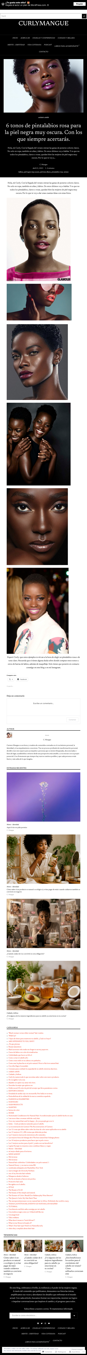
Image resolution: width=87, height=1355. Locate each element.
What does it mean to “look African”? (21, 1220)
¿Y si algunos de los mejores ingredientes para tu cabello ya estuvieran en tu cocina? (36, 1016)
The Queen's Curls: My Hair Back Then (22, 1198)
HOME (11, 1113)
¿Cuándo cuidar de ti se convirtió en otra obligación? (25, 954)
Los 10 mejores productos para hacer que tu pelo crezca (28, 1140)
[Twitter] (40, 10)
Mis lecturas (12, 1157)
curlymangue (43, 24)
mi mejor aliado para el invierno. (20, 1151)
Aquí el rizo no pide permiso (17, 827)
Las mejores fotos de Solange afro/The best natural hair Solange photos (33, 1138)
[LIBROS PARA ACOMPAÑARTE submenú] (79, 45)
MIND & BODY (14, 1154)
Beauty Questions (14, 1047)
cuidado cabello (43, 117)
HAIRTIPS (12, 1107)
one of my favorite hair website (19, 1173)
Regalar (79, 4)
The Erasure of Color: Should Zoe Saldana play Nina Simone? (30, 1195)
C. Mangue (43, 165)
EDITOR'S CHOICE (16, 1091)
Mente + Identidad (13, 824)
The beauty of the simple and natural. (21, 1193)
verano (66, 172)
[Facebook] (36, 10)
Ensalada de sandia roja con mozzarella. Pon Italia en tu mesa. (30, 1094)
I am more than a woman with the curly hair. (24, 1118)
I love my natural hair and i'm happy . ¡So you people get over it (31, 1121)
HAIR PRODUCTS (15, 1105)
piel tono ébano (45, 172)
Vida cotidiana (13, 1218)
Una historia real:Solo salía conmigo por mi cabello (26, 1209)
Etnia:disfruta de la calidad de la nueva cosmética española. (29, 1096)
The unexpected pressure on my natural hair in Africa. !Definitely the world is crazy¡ (38, 1201)
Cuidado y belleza (12, 1013)
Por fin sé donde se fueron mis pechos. (22, 1179)
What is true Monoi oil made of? (20, 1223)
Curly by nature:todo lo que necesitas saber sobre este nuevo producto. (33, 1077)
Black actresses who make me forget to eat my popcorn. (28, 1050)
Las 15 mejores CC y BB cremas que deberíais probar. (27, 1132)
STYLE (11, 1187)
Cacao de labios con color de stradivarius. (23, 1052)
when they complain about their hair (21, 1228)
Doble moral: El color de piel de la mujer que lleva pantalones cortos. (33, 1088)
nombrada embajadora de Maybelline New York (25, 1168)
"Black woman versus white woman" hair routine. (26, 1033)
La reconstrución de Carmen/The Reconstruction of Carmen (30, 1127)
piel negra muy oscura (31, 172)
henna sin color (14, 1110)
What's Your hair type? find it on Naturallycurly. (25, 1226)
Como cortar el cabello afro (18, 1058)
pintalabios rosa (57, 172)
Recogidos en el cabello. (16, 1184)
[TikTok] (47, 10)
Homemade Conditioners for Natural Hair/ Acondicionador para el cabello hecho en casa (40, 1116)
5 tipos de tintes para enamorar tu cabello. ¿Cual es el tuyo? (29, 1039)
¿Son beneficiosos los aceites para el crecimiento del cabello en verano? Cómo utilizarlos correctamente (74, 1266)
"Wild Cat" (12, 1036)
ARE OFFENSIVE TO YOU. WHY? (21, 1041)
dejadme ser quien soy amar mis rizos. (22, 1083)
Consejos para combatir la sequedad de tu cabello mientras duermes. (32, 1069)
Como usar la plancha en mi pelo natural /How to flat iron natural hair (33, 1063)
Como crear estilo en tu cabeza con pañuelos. (24, 1061)
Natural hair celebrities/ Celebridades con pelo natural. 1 (28, 1162)
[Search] (84, 16)
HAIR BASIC (13, 1102)
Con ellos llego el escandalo (18, 1066)
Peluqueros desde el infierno (18, 1176)
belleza (20, 172)
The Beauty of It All (15, 1190)
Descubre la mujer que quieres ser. (20, 1085)
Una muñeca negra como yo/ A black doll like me (26, 1212)
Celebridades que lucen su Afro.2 (20, 1055)
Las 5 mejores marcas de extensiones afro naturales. (27, 1135)
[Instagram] (43, 10)
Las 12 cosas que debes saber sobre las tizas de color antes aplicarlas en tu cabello (37, 1129)
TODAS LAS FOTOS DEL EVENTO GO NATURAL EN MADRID (33, 1204)
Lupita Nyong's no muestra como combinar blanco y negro (29, 1146)
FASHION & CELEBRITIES (18, 1099)
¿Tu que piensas (14, 1044)
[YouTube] (51, 10)
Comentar (72, 720)
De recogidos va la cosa (16, 1080)
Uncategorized (13, 1215)
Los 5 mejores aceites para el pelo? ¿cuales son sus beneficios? (30, 1143)
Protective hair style (15, 1182)
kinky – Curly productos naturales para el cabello (26, 1124)
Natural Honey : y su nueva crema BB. (22, 1165)
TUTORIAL (12, 1206)
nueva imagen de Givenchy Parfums (21, 1171)
